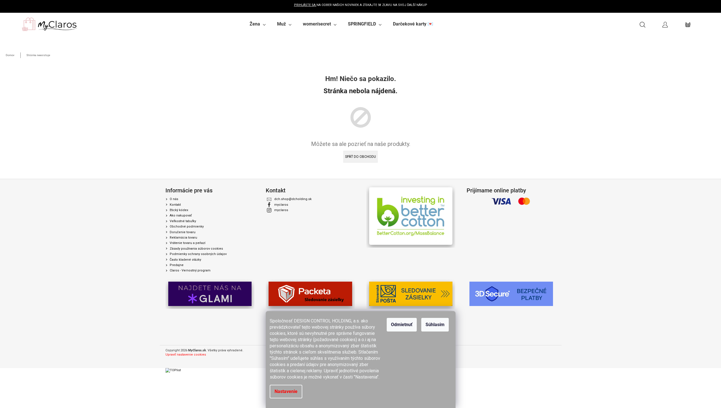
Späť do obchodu (360, 157)
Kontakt (175, 205)
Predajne (177, 265)
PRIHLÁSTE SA (305, 5)
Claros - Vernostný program (190, 270)
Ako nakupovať (181, 215)
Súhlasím (435, 324)
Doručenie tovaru (182, 232)
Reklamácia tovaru (183, 237)
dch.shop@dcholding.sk (293, 199)
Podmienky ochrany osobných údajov (198, 254)
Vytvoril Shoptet (544, 350)
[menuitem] (257, 24)
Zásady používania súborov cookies (196, 248)
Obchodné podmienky (187, 226)
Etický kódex (179, 210)
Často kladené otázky (185, 260)
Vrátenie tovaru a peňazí (187, 243)
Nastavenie (286, 391)
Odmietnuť (401, 324)
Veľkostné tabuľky (183, 221)
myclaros (281, 205)
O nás (174, 199)
